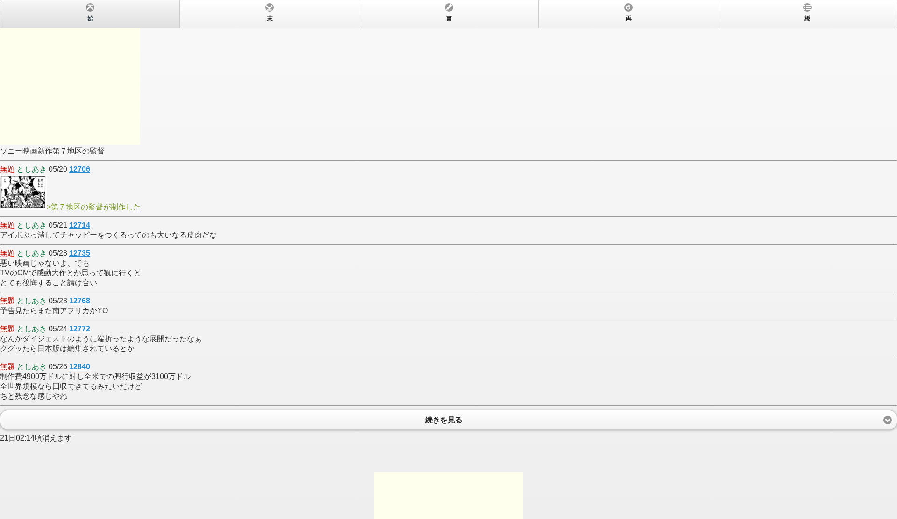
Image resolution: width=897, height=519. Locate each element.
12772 (79, 329)
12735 (79, 253)
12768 (79, 301)
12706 (79, 169)
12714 (79, 225)
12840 (79, 367)
